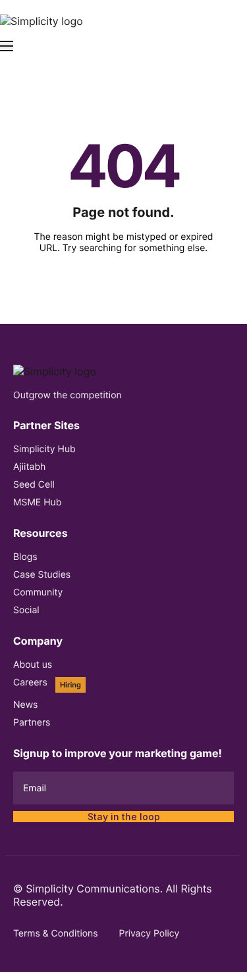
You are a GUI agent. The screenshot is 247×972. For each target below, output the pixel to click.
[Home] (41, 19)
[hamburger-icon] (6, 46)
